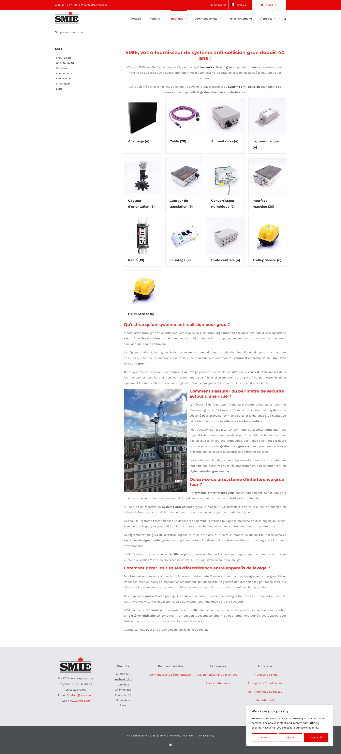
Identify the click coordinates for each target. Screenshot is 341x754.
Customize (264, 737)
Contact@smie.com (80, 695)
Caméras (61, 68)
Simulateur (63, 83)
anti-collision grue (219, 67)
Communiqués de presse (265, 691)
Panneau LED (64, 78)
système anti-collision (244, 86)
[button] (285, 18)
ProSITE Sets (63, 57)
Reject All (290, 737)
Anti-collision (65, 63)
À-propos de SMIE (265, 674)
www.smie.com (80, 700)
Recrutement (265, 700)
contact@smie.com (95, 4)
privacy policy (206, 735)
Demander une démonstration (170, 674)
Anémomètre (64, 73)
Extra (59, 88)
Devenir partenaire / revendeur (218, 674)
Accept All (316, 737)
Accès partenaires (218, 683)
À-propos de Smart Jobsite (265, 683)
